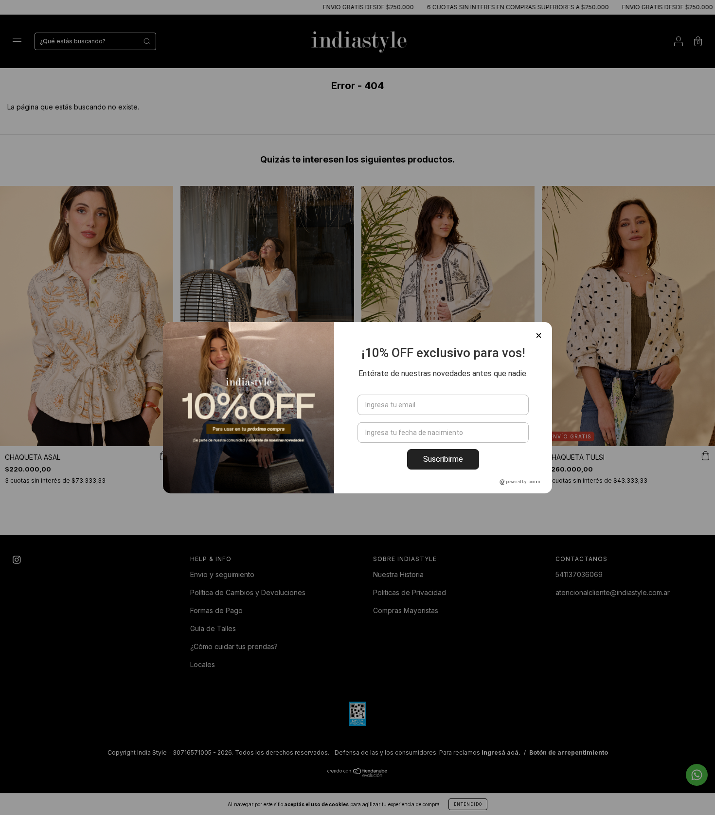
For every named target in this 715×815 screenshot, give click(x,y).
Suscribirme (443, 459)
